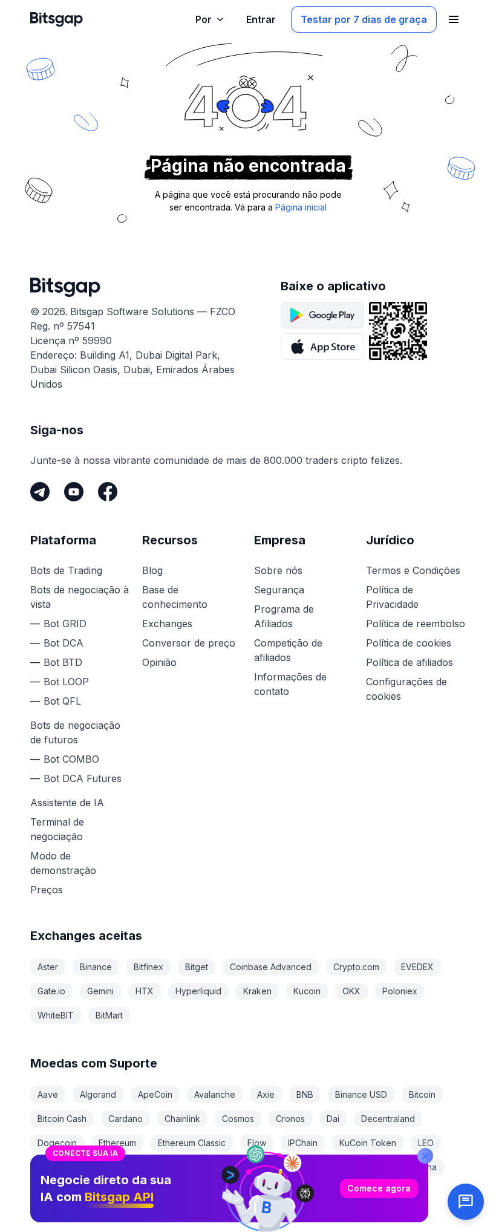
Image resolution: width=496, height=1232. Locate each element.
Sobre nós (278, 570)
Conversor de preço (188, 643)
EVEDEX (417, 967)
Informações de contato (290, 684)
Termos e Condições (413, 570)
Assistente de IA (67, 803)
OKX (351, 991)
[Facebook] (107, 491)
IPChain (303, 1143)
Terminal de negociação (57, 829)
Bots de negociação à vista (79, 597)
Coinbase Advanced (271, 967)
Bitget (196, 967)
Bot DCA (63, 643)
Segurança (279, 590)
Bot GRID (65, 624)
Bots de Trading (66, 570)
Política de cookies (408, 643)
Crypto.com (356, 967)
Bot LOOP (66, 682)
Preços (46, 890)
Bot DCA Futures (83, 778)
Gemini (100, 991)
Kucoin (307, 991)
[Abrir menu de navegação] (454, 19)
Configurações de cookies (406, 689)
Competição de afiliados (288, 650)
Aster (48, 967)
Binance (96, 967)
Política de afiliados (409, 662)
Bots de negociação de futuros (75, 732)
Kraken (257, 991)
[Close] (425, 1075)
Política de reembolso (415, 624)
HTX (144, 991)
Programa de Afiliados (284, 616)
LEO (426, 1143)
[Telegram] (40, 491)
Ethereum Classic (192, 1143)
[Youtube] (73, 491)
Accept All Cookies (248, 1209)
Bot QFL (62, 701)
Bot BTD (63, 662)
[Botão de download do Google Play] (322, 315)
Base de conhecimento (174, 597)
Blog (152, 570)
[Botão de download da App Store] (322, 346)
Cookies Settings (86, 1209)
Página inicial (301, 207)
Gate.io (51, 991)
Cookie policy (250, 1181)
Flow (256, 1143)
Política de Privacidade (392, 597)
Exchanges (167, 624)
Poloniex (399, 991)
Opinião (159, 662)
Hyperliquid (198, 991)
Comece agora (379, 1108)
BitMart (109, 1015)
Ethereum (117, 1143)
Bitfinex (148, 967)
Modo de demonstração (63, 863)
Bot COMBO (71, 759)
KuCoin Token (367, 1143)
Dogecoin (57, 1143)
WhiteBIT (56, 1015)
